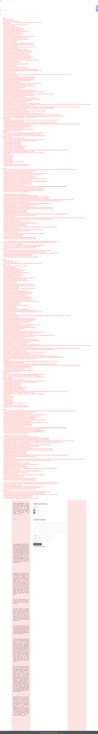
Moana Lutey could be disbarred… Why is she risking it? (15, 225)
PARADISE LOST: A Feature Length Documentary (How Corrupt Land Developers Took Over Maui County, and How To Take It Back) (31, 120)
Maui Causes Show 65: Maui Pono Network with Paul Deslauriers (17, 58)
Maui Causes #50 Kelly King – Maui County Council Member (16, 67)
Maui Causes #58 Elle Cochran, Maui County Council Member (16, 63)
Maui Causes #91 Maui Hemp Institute (12, 27)
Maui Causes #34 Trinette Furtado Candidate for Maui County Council (18, 84)
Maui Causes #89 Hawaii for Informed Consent (13, 30)
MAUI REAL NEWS (6, 153)
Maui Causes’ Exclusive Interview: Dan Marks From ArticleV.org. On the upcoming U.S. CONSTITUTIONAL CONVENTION (28, 108)
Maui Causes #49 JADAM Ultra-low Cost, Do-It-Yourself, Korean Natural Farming (20, 69)
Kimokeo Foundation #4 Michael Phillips (12, 61)
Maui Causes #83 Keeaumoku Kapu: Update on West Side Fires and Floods (19, 36)
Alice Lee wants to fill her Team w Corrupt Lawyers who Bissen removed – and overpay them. (23, 187)
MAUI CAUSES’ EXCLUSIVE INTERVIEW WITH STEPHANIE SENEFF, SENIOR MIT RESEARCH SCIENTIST (25, 110)
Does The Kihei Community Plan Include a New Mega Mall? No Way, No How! (20, 247)
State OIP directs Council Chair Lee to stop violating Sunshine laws (17, 182)
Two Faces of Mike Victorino (10, 216)
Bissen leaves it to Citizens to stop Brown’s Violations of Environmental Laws (19, 177)
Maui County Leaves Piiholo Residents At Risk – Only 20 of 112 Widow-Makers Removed (22, 246)
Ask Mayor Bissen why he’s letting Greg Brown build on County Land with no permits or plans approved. (25, 173)
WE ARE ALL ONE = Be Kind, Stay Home (12, 220)
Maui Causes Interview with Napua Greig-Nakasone (14, 87)
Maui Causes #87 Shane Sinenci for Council (13, 32)
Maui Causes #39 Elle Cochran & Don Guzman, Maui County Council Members (20, 78)
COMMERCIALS (6, 131)
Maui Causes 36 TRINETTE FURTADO (11, 82)
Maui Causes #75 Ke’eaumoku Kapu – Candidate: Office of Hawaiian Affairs (19, 47)
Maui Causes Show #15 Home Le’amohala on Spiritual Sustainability (18, 100)
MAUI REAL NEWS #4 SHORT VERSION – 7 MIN (15, 161)
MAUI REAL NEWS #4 (8, 160)
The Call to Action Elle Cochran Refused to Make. (14, 234)
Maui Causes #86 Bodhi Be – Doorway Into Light (14, 33)
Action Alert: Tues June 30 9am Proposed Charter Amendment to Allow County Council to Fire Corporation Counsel (27, 219)
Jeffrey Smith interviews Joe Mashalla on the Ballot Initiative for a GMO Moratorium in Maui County (24, 113)
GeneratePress (55, 732)
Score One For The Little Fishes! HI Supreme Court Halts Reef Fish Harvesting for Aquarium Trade (24, 245)
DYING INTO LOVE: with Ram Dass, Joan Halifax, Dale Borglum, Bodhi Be (19, 129)
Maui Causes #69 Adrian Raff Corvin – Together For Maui (15, 53)
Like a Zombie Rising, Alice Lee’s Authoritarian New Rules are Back (17, 180)
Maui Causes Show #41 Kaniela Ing (11, 75)
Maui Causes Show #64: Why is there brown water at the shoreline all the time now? (21, 60)
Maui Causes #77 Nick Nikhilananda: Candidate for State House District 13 (19, 44)
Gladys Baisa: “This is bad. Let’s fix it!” (12, 228)
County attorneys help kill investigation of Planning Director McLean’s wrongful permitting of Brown (24, 190)
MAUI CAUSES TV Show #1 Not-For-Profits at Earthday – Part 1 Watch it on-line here (22, 103)
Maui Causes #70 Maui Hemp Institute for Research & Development (18, 52)
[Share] (49, 513)
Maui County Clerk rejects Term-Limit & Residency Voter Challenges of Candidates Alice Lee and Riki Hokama (26, 198)
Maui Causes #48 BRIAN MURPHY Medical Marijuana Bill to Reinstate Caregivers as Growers (23, 70)
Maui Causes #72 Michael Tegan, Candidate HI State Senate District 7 (18, 50)
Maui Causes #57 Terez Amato (10, 65)
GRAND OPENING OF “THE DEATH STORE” (12, 130)
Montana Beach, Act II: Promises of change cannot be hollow (16, 202)
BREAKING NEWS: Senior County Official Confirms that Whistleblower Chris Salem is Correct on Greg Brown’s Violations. (28, 208)
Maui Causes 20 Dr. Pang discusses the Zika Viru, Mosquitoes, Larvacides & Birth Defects (22, 99)
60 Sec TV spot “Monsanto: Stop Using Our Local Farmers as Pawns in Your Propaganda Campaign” (24, 135)
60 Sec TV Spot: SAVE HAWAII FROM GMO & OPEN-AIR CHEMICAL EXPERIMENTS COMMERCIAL (24, 133)
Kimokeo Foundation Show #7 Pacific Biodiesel (13, 147)
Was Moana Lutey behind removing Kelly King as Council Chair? (17, 221)
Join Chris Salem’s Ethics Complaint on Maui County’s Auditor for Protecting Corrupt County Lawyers (24, 251)
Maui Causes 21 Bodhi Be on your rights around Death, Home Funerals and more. (20, 97)
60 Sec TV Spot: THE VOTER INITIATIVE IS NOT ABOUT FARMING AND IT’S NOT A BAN (22, 134)
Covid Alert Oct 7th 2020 (9, 155)
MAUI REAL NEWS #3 (8, 159)
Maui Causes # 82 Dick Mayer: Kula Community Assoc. (15, 37)
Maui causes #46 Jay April (9, 71)
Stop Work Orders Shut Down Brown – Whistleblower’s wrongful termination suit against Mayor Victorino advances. (27, 203)
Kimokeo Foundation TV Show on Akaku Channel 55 (14, 138)
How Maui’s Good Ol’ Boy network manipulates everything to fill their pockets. (20, 170)
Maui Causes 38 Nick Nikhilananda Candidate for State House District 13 (19, 79)
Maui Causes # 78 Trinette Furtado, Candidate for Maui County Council (18, 43)
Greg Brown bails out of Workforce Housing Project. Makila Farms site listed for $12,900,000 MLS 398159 (26, 181)
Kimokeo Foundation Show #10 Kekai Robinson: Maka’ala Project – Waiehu (19, 151)
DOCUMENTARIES (6, 118)
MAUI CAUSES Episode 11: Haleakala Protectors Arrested (15, 101)
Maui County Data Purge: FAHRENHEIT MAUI (13, 236)
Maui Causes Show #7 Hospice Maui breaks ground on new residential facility (20, 117)
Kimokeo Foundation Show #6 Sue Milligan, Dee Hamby (15, 146)
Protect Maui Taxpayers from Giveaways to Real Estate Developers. (18, 255)
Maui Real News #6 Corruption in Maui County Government (16, 164)
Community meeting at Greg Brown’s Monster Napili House (16, 212)
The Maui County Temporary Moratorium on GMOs (14, 127)
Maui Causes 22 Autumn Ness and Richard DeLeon (14, 96)
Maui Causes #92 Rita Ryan (9, 26)
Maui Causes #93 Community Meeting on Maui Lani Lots (15, 24)
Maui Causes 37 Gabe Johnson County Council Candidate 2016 (17, 80)
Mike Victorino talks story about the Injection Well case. (15, 224)
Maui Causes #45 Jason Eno (10, 73)
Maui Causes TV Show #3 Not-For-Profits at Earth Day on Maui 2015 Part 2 (19, 105)
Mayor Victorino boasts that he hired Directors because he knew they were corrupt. (21, 195)
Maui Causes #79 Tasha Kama (10, 41)
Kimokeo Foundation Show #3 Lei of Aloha (12, 142)
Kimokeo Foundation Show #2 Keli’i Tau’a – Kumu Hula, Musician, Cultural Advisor (20, 140)
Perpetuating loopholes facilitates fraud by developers (15, 211)
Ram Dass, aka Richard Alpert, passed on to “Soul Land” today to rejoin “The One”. (21, 223)
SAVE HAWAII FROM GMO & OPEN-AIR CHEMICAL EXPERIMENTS (17, 125)
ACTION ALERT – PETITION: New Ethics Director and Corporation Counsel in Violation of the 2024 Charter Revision (27, 250)
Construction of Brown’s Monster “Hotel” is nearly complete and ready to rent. (20, 176)
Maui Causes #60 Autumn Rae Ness (11, 62)
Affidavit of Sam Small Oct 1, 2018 (11, 232)
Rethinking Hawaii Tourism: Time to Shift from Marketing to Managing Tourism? (20, 237)
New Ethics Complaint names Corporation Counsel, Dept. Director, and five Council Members (23, 229)
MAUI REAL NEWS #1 (8, 156)
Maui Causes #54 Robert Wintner (11, 66)
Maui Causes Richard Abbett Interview (12, 88)
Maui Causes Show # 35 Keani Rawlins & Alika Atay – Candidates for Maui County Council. (22, 83)
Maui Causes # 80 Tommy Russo (10, 40)
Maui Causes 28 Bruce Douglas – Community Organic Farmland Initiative (19, 92)
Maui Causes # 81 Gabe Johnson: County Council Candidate (16, 39)
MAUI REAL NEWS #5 (8, 163)
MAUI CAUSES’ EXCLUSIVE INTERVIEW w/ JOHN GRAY (15, 109)
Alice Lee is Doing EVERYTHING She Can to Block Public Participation (18, 183)
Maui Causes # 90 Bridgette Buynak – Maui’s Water (14, 28)
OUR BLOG (5, 168)
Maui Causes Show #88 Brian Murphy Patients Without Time (16, 31)
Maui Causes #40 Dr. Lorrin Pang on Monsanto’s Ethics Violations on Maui (19, 77)
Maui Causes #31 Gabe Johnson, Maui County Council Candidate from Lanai (19, 90)
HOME (4, 18)
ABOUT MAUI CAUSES (8, 19)
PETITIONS (5, 249)
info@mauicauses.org (17, 508)
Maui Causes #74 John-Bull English (11, 48)
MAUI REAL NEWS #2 (8, 157)
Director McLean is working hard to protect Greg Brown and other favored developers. (21, 204)
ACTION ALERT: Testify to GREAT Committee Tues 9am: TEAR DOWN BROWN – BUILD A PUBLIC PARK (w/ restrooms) (28, 207)
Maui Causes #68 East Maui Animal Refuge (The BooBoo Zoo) (16, 54)
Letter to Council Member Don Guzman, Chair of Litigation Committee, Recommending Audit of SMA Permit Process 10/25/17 (29, 242)
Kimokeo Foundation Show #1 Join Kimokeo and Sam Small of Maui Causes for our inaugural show (24, 139)
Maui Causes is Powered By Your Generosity (13, 243)
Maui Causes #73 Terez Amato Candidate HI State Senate (16, 49)
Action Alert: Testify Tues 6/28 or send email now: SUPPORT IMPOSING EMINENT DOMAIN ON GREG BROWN (26, 197)
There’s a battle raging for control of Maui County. (14, 185)
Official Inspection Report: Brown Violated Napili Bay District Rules (17, 206)
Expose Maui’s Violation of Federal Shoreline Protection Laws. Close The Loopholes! (21, 257)
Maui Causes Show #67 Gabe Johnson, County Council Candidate (17, 56)
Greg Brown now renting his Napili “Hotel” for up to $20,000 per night (18, 172)
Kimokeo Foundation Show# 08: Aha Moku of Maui (14, 148)
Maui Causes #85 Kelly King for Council (12, 35)
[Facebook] (49, 510)
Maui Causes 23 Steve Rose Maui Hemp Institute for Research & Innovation (19, 95)
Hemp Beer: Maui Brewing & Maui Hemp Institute (14, 121)
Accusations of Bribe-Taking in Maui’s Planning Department (16, 210)
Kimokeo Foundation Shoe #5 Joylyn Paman (13, 144)
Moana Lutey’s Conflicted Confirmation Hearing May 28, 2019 (16, 230)
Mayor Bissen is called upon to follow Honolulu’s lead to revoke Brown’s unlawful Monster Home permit (25, 178)
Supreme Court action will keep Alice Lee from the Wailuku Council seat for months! (35, 186)
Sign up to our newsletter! (39, 546)
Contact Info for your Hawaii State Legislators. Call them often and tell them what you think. (23, 22)
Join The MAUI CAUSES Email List (11, 20)
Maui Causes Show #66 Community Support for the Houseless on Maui (18, 57)
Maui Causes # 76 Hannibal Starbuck (11, 45)
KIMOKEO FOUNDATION (8, 137)
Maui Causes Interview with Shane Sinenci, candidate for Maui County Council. (20, 86)
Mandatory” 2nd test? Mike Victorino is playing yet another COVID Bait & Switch (20, 215)
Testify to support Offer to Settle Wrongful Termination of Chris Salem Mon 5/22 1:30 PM (22, 174)
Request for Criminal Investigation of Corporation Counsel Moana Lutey (18, 254)
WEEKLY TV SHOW (6, 23)
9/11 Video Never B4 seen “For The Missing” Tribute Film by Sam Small (18, 126)
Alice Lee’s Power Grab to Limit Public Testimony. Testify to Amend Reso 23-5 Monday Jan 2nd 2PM (25, 189)
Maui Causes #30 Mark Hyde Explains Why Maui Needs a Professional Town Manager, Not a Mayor (24, 91)
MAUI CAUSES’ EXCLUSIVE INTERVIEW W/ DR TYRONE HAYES (17, 112)
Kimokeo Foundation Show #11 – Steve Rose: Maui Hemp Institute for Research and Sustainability (24, 152)
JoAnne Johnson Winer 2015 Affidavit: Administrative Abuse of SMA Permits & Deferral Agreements (24, 233)
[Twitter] (49, 511)
